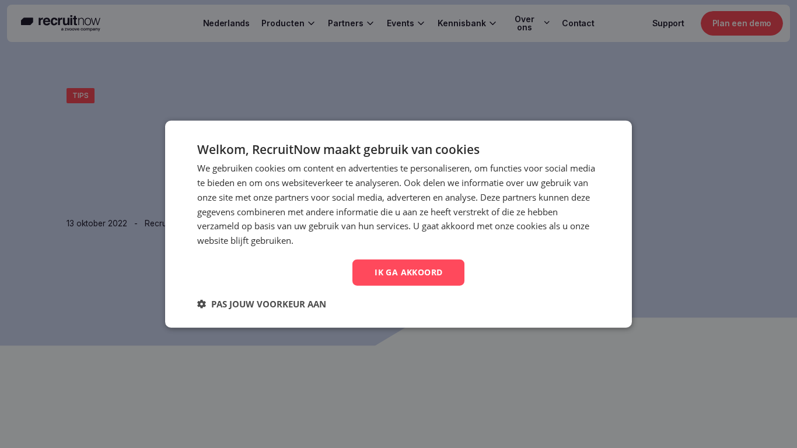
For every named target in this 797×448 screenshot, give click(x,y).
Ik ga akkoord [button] (408, 272)
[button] (261, 303)
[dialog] (398, 224)
